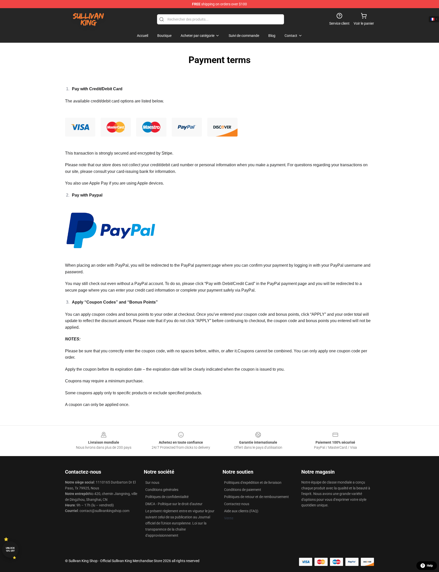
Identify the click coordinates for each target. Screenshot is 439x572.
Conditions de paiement (242, 490)
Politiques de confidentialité (167, 497)
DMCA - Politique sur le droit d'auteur (173, 504)
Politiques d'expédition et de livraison (252, 482)
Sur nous (152, 482)
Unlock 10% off (10, 549)
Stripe (167, 153)
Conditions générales (161, 490)
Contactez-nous (236, 504)
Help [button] (430, 565)
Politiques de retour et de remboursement (256, 497)
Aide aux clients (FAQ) (241, 511)
